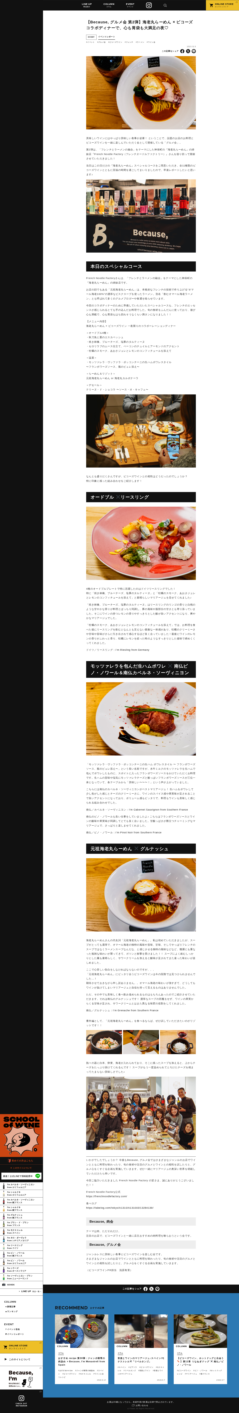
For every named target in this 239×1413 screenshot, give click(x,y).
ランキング (12, 1311)
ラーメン (140, 42)
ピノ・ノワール (201, 1371)
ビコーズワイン (115, 42)
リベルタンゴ (130, 1371)
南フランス (205, 1374)
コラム (108, 5)
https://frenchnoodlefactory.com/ (106, 1196)
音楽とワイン (144, 1371)
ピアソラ (133, 1367)
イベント (130, 5)
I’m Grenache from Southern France (136, 1010)
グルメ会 (102, 42)
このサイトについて (22, 1168)
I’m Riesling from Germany (132, 650)
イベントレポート (106, 37)
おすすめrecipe (66, 1371)
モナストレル (85, 1374)
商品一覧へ (31, 1291)
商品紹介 (87, 5)
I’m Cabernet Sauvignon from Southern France (158, 809)
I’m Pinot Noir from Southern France (138, 832)
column (62, 1346)
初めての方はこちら (22, 1160)
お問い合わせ (142, 1405)
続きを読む (81, 1349)
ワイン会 (151, 42)
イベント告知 (13, 1329)
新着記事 (11, 1306)
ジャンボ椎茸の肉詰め (85, 1371)
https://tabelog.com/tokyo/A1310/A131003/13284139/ (120, 1207)
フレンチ (129, 42)
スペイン (122, 1367)
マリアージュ (191, 1374)
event (91, 37)
